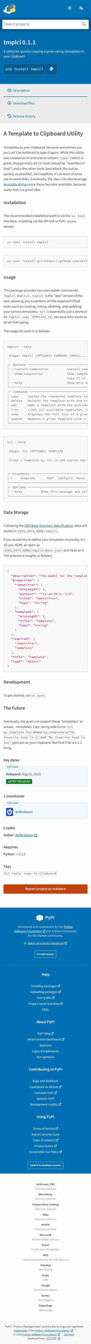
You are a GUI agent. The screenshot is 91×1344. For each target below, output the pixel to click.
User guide (44, 998)
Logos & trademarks (45, 1051)
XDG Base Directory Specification (48, 525)
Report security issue (46, 1134)
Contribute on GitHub (44, 1087)
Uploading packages (43, 992)
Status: (46, 943)
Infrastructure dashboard (44, 1039)
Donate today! (45, 954)
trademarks (20, 1331)
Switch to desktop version (45, 1165)
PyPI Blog (44, 1033)
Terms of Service (44, 1128)
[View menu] (69, 8)
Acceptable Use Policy (43, 1152)
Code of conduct (44, 1140)
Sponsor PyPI (45, 1098)
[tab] (46, 90)
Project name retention (43, 1004)
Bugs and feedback (45, 1081)
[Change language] (81, 8)
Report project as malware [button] (45, 888)
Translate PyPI (43, 1093)
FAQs (45, 1009)
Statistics (45, 1045)
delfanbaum (24, 835)
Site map (69, 1335)
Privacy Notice (43, 1146)
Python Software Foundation (43, 929)
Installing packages (44, 986)
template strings (16, 184)
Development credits (44, 1104)
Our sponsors (45, 1057)
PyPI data (12, 767)
